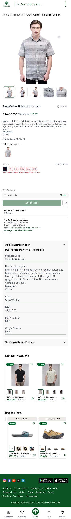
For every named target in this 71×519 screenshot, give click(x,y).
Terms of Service (21, 488)
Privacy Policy (37, 488)
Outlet (22, 492)
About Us (7, 488)
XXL (34, 169)
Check (63, 195)
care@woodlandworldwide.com (24, 227)
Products (18, 14)
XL (23, 169)
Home (6, 14)
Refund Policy (52, 488)
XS (28, 169)
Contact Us (40, 492)
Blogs (30, 492)
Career (51, 492)
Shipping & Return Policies (19, 342)
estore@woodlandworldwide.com (18, 230)
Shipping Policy (10, 492)
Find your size (62, 164)
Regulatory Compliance (13, 496)
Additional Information (17, 244)
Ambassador (31, 496)
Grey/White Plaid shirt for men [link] (43, 14)
